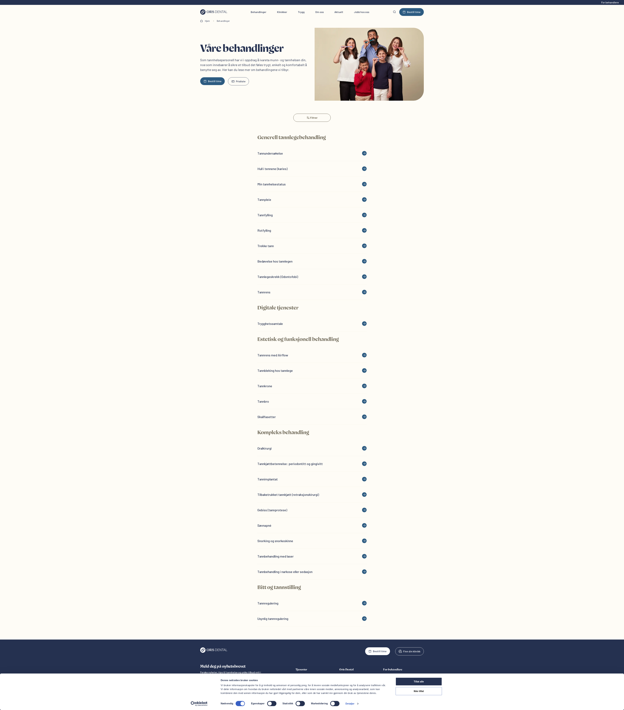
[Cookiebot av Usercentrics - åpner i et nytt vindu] (199, 703)
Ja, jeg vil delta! (291, 379)
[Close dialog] (371, 327)
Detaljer (349, 703)
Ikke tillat (419, 691)
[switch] (271, 703)
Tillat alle (419, 681)
